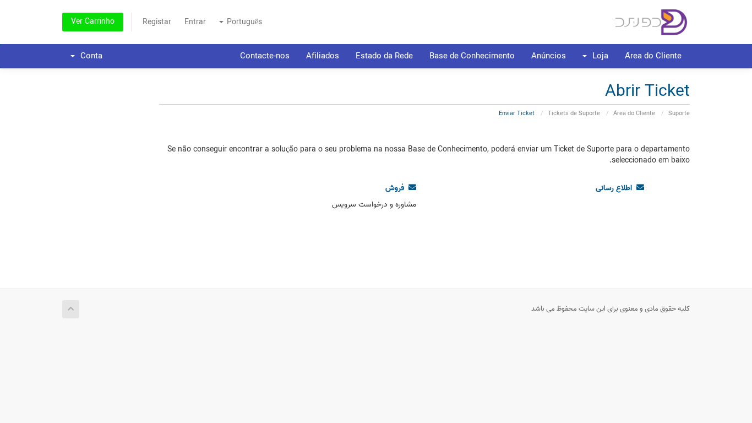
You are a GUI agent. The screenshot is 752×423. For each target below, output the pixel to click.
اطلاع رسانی (616, 188)
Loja (598, 56)
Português (243, 22)
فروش (396, 188)
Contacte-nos (265, 56)
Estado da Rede (384, 56)
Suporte (679, 113)
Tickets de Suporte (574, 113)
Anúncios (548, 56)
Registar (157, 22)
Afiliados (322, 56)
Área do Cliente (653, 56)
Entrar (195, 22)
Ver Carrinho (93, 21)
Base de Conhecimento (472, 56)
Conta (89, 56)
